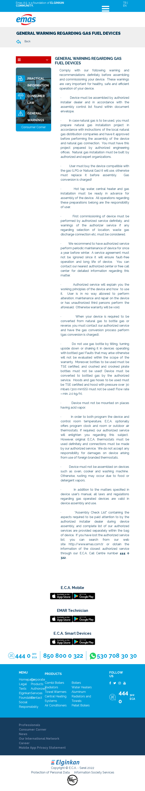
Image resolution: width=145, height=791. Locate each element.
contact (36, 697)
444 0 (26, 655)
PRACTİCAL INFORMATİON (38, 82)
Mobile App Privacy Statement (42, 747)
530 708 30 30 (117, 655)
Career (24, 743)
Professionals (29, 725)
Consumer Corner (32, 729)
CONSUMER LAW (36, 99)
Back (27, 41)
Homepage (27, 679)
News (23, 734)
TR (124, 2)
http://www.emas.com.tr (86, 544)
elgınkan (25, 693)
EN (124, 5)
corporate (38, 679)
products (37, 684)
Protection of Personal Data (50, 772)
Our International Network (39, 738)
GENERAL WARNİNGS (35, 117)
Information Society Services (94, 772)
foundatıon (27, 697)
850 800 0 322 (63, 655)
